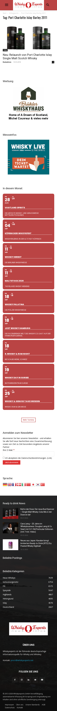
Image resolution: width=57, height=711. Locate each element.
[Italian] (24, 484)
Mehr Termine (28, 420)
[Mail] (35, 680)
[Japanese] (33, 484)
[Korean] (38, 484)
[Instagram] (21, 680)
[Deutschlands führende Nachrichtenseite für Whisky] (28, 5)
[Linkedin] (28, 680)
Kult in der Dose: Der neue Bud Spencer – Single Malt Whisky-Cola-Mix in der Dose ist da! (37, 512)
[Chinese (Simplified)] (28, 484)
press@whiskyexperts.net (22, 660)
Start (4, 13)
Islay (5, 50)
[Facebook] (15, 680)
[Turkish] (42, 484)
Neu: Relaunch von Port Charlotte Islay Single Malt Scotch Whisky (27, 56)
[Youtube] (42, 680)
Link (49, 458)
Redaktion (7, 62)
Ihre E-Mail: (9, 450)
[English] (9, 484)
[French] (14, 484)
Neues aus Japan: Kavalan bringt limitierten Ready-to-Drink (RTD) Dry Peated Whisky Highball (36, 543)
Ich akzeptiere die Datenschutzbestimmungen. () (28, 458)
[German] (5, 484)
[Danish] (19, 484)
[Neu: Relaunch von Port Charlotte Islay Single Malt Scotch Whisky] (28, 36)
